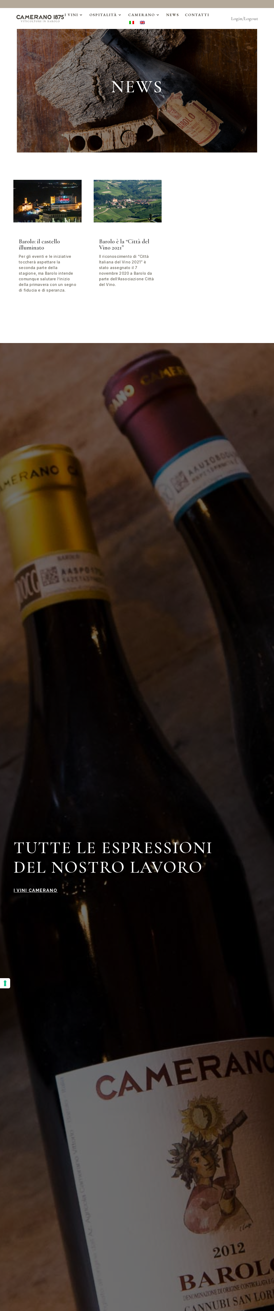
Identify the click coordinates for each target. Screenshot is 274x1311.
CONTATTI (197, 15)
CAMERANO (141, 15)
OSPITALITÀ (103, 15)
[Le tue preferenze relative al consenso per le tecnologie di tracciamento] (5, 983)
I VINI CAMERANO (36, 890)
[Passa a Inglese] (142, 23)
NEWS (172, 15)
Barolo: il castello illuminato (39, 244)
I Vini (71, 15)
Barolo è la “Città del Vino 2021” (124, 244)
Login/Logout (244, 19)
